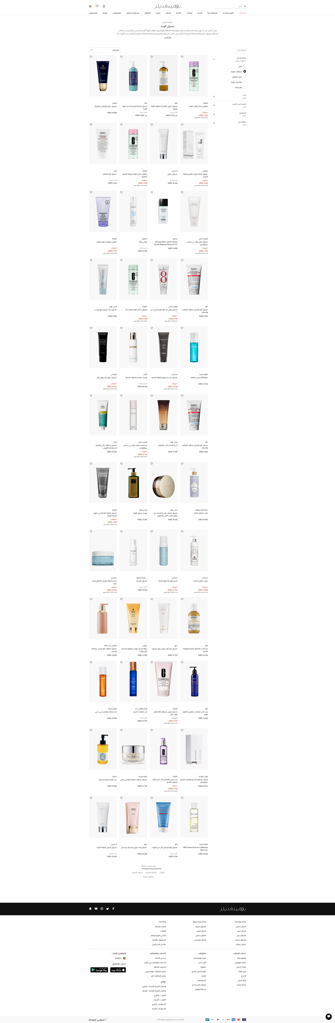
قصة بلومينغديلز (200, 958)
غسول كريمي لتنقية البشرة (107, 847)
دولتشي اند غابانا (110, 645)
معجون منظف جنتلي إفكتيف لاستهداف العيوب (106, 446)
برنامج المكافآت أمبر (158, 976)
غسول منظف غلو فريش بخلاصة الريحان (104, 650)
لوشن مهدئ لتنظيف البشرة (136, 377)
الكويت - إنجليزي (160, 995)
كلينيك (205, 103)
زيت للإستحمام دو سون (108, 779)
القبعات (163, 931)
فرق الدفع (242, 980)
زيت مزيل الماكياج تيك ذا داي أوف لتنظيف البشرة (164, 780)
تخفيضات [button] (242, 13)
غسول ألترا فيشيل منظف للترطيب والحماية (195, 311)
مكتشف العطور (160, 967)
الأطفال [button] (147, 13)
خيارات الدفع (241, 967)
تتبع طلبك (242, 971)
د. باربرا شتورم (141, 578)
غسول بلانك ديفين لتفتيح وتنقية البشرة (195, 175)
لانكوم (144, 239)
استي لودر (113, 306)
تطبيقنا (203, 967)
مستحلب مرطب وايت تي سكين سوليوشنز (135, 446)
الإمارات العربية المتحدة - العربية (154, 991)
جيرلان (114, 103)
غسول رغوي (172, 174)
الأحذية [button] (178, 13)
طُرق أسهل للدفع (199, 971)
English (118, 958)
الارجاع (243, 976)
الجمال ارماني (201, 931)
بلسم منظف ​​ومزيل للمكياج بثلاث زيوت (104, 582)
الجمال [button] (168, 13)
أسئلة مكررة (241, 985)
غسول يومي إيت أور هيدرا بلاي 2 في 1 (163, 311)
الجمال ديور (241, 931)
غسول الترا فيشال (110, 174)
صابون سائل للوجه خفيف (198, 106)
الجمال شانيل (241, 926)
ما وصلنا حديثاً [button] (212, 13)
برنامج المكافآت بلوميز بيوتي (155, 971)
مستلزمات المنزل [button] (132, 13)
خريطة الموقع (200, 989)
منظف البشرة (167, 22)
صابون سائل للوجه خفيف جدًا (136, 310)
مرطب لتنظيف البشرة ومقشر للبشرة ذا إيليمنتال (194, 780)
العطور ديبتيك (200, 926)
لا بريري (174, 171)
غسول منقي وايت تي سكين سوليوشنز (197, 243)
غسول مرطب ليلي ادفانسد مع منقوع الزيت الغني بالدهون (165, 514)
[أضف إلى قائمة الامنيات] (182, 57)
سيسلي (174, 374)
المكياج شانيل (201, 935)
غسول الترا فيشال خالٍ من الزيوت (164, 847)
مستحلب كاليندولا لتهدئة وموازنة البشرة (195, 650)
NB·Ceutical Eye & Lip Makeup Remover (195, 848)
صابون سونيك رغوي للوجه (107, 242)
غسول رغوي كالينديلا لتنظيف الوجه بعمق (164, 107)
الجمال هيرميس (200, 940)
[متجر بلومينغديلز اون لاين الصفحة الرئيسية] (167, 6)
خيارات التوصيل (240, 962)
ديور (175, 645)
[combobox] (104, 50)
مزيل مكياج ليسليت (200, 581)
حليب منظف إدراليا (201, 513)
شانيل (175, 239)
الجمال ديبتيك (241, 944)
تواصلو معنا (241, 958)
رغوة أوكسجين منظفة (199, 377)
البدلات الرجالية (160, 926)
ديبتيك (114, 776)
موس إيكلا (143, 242)
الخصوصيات (201, 980)
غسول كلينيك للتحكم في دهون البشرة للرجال (105, 514)
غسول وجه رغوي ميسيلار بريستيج (134, 847)
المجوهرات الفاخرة (159, 940)
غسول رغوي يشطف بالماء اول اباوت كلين (165, 713)
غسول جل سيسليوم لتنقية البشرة (164, 377)
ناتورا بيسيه (203, 374)
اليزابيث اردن (203, 239)
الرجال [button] (158, 13)
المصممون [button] (93, 13)
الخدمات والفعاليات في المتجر (155, 962)
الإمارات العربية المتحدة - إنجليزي (154, 986)
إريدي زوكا (143, 510)
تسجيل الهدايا (160, 958)
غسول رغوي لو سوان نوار (107, 377)
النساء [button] (199, 13)
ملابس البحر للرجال (159, 944)
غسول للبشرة (141, 581)
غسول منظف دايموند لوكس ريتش (133, 779)
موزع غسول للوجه (140, 513)
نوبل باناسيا (203, 776)
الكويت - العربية (160, 1000)
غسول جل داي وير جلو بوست (105, 310)
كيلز (176, 103)
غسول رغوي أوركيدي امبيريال (105, 106)
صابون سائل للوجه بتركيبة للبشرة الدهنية (134, 175)
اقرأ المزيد (167, 38)
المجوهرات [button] (117, 13)
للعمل (203, 976)
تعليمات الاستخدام (199, 985)
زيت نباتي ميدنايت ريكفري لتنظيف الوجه (195, 713)
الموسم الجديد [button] (228, 13)
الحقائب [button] (189, 13)
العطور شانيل (240, 940)
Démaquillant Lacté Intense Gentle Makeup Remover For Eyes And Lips (165, 243)
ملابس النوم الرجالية (158, 935)
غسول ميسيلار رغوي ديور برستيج (164, 649)
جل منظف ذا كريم (140, 712)
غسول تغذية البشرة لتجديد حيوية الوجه (134, 107)
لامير (145, 374)
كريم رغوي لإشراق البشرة (167, 581)
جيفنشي (205, 171)
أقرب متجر (202, 962)
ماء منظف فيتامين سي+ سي (106, 712)
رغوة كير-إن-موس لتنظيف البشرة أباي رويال (134, 650)
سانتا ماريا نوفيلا (201, 510)
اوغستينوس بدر (141, 709)
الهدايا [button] (105, 13)
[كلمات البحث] (245, 6)
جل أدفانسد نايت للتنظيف (167, 445)
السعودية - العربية (159, 1009)
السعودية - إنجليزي (159, 1004)
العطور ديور (241, 935)
